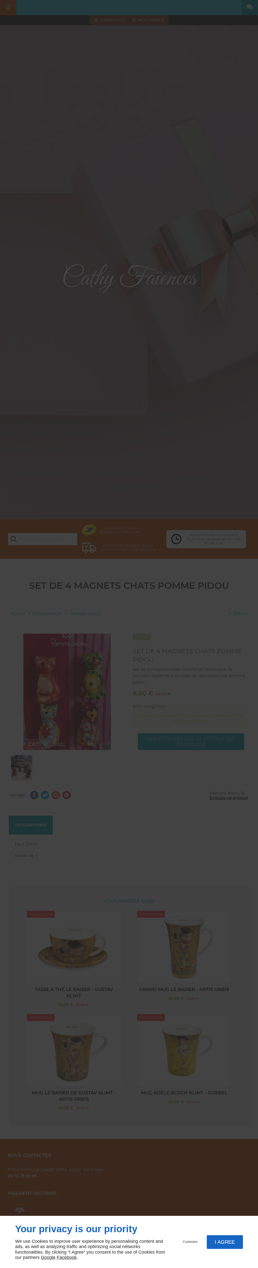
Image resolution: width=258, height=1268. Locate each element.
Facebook (67, 1257)
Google (48, 1257)
